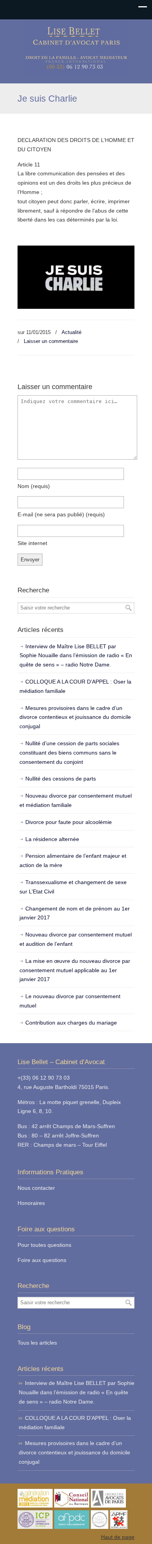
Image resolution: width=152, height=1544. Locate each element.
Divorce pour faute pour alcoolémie (68, 822)
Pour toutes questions (44, 1245)
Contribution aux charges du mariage (71, 1023)
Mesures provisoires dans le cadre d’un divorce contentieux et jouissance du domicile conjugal (75, 717)
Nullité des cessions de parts (60, 778)
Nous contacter (36, 1188)
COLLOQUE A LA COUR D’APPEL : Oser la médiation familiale (75, 686)
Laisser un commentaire (51, 341)
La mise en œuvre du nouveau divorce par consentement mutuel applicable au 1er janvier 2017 (74, 970)
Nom (34, 486)
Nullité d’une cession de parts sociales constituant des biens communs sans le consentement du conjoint (69, 752)
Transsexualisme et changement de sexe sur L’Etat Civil (73, 887)
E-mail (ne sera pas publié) (61, 514)
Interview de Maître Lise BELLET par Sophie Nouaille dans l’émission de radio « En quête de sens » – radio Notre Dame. (75, 655)
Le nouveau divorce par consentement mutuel (69, 1001)
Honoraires (31, 1203)
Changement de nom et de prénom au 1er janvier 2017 (74, 913)
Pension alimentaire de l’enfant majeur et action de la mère (72, 860)
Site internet (32, 543)
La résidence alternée (52, 839)
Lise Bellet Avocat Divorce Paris (76, 48)
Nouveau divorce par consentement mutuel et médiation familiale (75, 800)
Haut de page (117, 1537)
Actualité (71, 332)
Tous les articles (37, 1343)
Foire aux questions (42, 1260)
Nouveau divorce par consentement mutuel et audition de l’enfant (75, 939)
